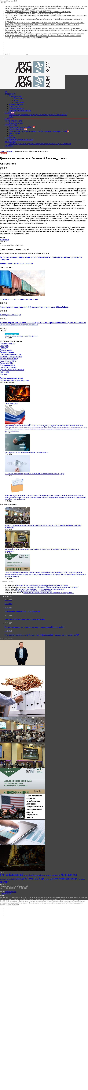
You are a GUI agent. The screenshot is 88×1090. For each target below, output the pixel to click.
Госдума (26, 875)
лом (41, 878)
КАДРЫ (7, 119)
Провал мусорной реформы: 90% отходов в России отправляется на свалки (52, 587)
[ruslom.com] (32, 74)
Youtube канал (19, 102)
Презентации (18, 98)
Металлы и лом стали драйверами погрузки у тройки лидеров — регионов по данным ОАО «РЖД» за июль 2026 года (44, 34)
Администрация (6, 350)
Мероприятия (11, 125)
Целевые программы (8, 367)
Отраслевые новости (16, 108)
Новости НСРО (14, 106)
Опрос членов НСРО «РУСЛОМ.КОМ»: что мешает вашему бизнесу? (26, 452)
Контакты (9, 146)
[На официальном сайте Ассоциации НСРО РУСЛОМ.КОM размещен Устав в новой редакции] (17, 472)
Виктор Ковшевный (11, 874)
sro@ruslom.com (10, 892)
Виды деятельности (16, 123)
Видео (16, 100)
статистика (71, 878)
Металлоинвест (46, 875)
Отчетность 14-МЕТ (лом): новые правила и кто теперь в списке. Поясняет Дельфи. (33, 14)
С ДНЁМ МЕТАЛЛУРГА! (11, 404)
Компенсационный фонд (9, 359)
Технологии (10, 138)
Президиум (4, 348)
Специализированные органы (10, 354)
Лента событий (14, 133)
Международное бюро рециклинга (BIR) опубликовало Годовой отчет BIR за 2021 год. (34, 307)
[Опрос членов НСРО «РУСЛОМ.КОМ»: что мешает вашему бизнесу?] (17, 450)
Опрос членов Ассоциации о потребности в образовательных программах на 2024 (39, 131)
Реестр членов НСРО (13, 121)
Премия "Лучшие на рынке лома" (12, 370)
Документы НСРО (6, 363)
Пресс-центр (10, 94)
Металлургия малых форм (10, 315)
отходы (47, 879)
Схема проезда (6, 894)
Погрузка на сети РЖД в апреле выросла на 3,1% (19, 299)
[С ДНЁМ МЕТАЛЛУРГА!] (17, 402)
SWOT (11, 117)
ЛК (6, 92)
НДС (12, 879)
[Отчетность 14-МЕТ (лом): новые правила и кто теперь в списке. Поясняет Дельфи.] (22, 716)
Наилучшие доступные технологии (21, 140)
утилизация (81, 879)
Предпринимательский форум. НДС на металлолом (34, 591)
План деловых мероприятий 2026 (22, 127)
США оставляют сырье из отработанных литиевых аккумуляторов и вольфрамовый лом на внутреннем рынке (42, 28)
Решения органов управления (11, 356)
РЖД (21, 879)
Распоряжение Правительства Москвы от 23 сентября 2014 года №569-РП (48, 593)
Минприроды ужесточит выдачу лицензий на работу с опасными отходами (42, 585)
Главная (2, 151)
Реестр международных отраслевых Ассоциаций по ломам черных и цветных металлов (40, 144)
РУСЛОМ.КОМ (30, 878)
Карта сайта (4, 372)
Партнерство (10, 142)
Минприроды (56, 875)
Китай (31, 875)
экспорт (4, 881)
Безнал (9, 113)
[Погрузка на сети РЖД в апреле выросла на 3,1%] (22, 295)
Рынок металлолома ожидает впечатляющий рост (21, 336)
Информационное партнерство (20, 111)
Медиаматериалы (15, 96)
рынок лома (4, 240)
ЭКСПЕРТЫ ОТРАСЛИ (18, 129)
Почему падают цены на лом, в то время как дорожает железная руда (40, 589)
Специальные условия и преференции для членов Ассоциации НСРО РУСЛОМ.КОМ (38, 115)
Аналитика (9, 151)
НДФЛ (16, 879)
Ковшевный (37, 875)
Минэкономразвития (5, 879)
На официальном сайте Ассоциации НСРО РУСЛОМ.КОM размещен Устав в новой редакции (34, 474)
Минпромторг (69, 874)
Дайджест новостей (16, 104)
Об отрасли (4, 346)
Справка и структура (7, 343)
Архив (11, 135)
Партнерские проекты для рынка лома (14, 380)
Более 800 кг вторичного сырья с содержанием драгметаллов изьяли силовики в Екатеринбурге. (38, 12)
